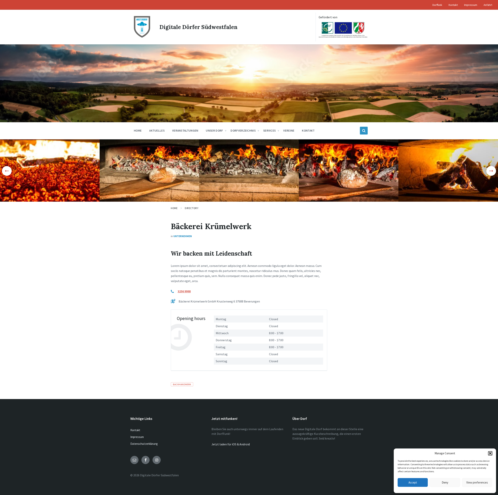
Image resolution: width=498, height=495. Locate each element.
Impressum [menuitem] (470, 5)
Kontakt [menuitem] (453, 5)
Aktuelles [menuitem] (157, 130)
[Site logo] (142, 37)
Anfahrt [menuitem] (488, 5)
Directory (191, 208)
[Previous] (7, 171)
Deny (445, 482)
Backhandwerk (182, 384)
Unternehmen (182, 236)
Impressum (137, 437)
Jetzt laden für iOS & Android (230, 444)
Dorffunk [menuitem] (437, 5)
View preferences (477, 482)
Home (174, 208)
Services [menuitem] (269, 130)
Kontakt (135, 430)
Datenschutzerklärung (144, 444)
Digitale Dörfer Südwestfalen (199, 27)
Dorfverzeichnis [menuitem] (243, 130)
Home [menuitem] (138, 130)
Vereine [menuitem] (288, 130)
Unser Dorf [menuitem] (214, 130)
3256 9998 (184, 291)
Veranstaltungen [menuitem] (185, 130)
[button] (490, 453)
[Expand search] (364, 131)
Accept (413, 482)
